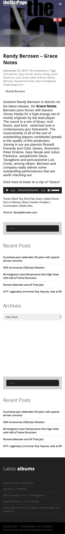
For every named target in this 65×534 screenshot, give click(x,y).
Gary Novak (25, 74)
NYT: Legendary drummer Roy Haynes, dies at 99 (32, 291)
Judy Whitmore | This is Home (21, 501)
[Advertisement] (26, 348)
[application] (32, 190)
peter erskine (38, 77)
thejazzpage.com (13, 84)
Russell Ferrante (24, 81)
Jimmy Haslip (42, 74)
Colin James (10, 74)
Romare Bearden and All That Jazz (23, 284)
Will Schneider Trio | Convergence (23, 495)
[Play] (7, 190)
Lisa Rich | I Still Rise (15, 489)
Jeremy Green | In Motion (18, 483)
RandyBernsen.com (25, 212)
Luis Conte (22, 77)
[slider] (55, 190)
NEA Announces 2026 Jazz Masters (24, 267)
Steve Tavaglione (45, 81)
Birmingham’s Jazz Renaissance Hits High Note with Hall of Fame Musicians (31, 276)
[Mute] (48, 190)
